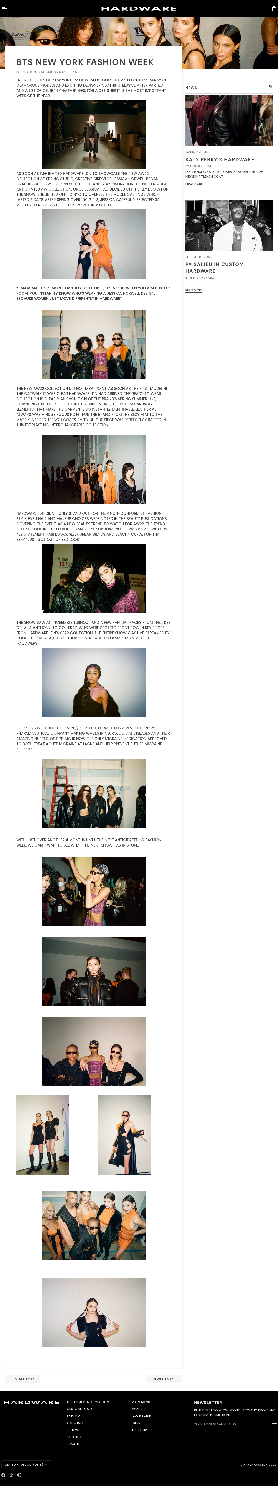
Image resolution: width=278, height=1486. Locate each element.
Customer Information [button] (88, 1402)
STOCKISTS (75, 1437)
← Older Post (22, 1379)
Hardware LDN (255, 1465)
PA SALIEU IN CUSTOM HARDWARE (214, 267)
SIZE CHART (75, 1423)
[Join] (273, 1423)
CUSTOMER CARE (79, 1408)
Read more (193, 183)
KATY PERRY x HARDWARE (220, 159)
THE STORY (140, 1430)
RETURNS (73, 1430)
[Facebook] (3, 1475)
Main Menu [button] (141, 1402)
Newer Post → (165, 1379)
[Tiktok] (11, 1475)
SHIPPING (73, 1415)
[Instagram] (19, 1475)
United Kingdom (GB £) (24, 1465)
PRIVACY (73, 1444)
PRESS (136, 1423)
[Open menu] (7, 8)
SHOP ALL (138, 1408)
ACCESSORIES (142, 1415)
